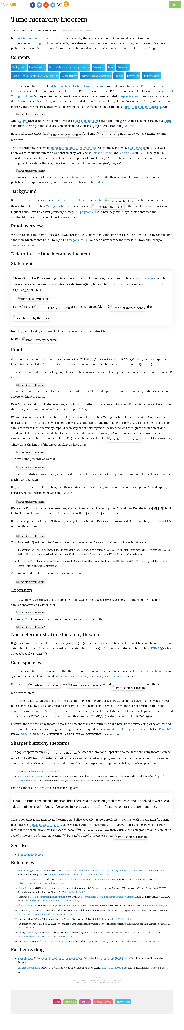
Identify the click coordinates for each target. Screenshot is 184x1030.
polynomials (88, 212)
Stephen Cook (137, 147)
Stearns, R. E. (38, 870)
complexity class (128, 96)
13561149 (75, 901)
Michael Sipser (25, 958)
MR (101, 874)
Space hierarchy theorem (31, 854)
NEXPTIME (112, 676)
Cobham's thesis (44, 711)
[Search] (66, 4)
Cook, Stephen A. (27, 888)
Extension (123, 67)
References (133, 76)
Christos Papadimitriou (30, 967)
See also (119, 76)
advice (101, 182)
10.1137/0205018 (27, 928)
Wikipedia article (105, 978)
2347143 (63, 883)
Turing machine (56, 206)
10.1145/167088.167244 (30, 936)
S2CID (55, 883)
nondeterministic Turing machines (73, 147)
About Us (85, 1002)
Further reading (151, 76)
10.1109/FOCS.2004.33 (30, 914)
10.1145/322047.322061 (38, 901)
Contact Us (70, 1002)
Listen (175, 4)
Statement (98, 67)
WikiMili (8, 4)
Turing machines (43, 43)
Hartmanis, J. (25, 870)
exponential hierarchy (153, 671)
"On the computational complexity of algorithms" (80, 870)
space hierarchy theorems (80, 177)
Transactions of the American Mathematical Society (127, 870)
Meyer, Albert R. (58, 897)
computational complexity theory (35, 38)
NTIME (154, 648)
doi (49, 874)
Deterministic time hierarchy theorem (69, 67)
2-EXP (82, 676)
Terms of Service (103, 1002)
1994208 (95, 874)
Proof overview (37, 67)
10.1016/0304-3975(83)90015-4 (158, 905)
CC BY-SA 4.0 (91, 980)
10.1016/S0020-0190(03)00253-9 (145, 941)
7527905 (69, 936)
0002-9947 (78, 874)
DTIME (23, 120)
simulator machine (23, 245)
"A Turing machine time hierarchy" (63, 905)
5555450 (70, 914)
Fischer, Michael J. (41, 897)
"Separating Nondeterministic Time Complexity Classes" (107, 897)
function (98, 200)
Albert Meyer (127, 153)
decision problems (86, 120)
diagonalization (79, 240)
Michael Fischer (102, 153)
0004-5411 (47, 883)
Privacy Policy (123, 1002)
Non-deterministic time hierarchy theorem (35, 76)
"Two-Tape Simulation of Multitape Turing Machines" (84, 879)
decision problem (144, 278)
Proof (111, 67)
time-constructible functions (143, 106)
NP (99, 676)
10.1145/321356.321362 (26, 883)
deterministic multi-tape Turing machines (78, 86)
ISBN (42, 914)
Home (57, 1002)
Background (18, 67)
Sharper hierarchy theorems (96, 76)
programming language (32, 776)
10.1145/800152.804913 (78, 892)
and (165, 729)
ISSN (69, 874)
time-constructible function (72, 200)
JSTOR (87, 874)
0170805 (107, 874)
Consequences (69, 76)
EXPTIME (67, 676)
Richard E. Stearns (142, 86)
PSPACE (26, 734)
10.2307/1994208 (59, 874)
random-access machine (45, 771)
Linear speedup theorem (45, 824)
